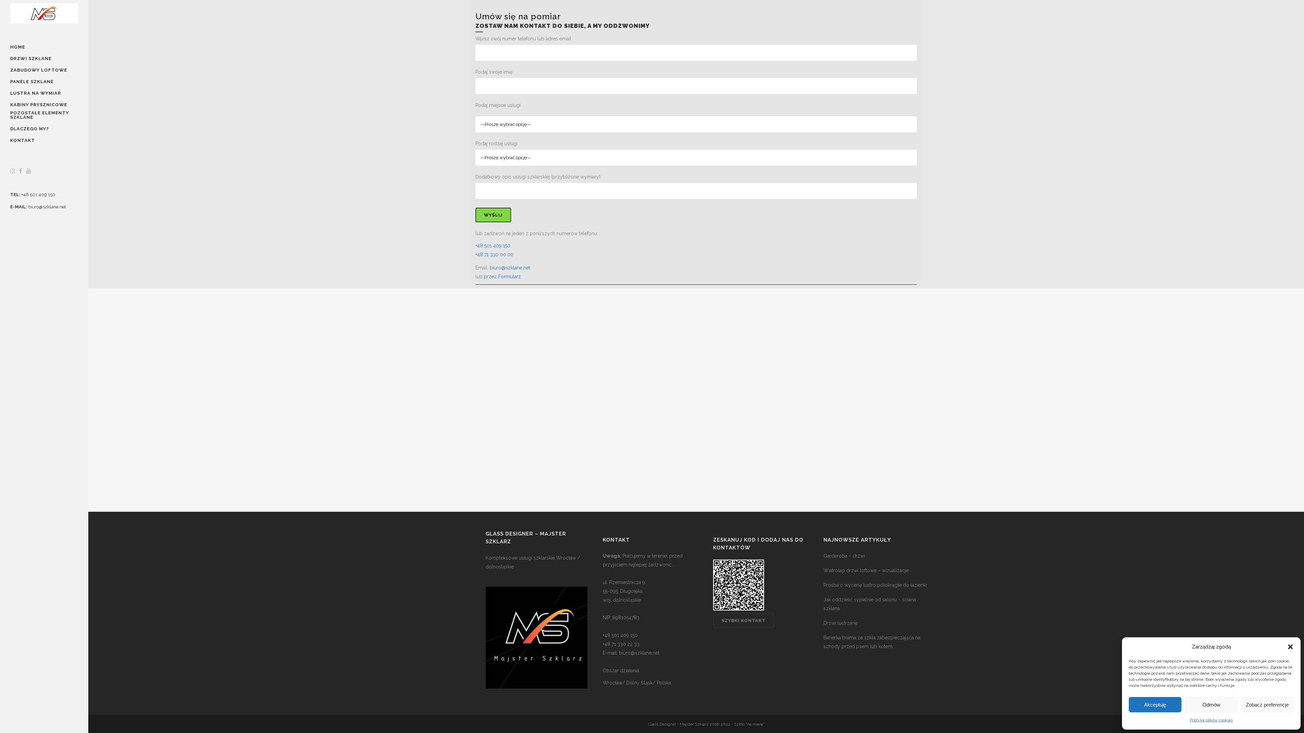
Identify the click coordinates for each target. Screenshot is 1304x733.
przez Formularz (502, 276)
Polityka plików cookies (1211, 720)
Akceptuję (1155, 705)
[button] (1290, 646)
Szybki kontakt (744, 620)
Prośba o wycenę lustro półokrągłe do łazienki (875, 585)
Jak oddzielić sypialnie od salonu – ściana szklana (869, 604)
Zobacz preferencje (1267, 705)
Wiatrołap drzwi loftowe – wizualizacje (865, 570)
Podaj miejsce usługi (498, 105)
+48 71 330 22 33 (621, 644)
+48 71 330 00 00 (494, 254)
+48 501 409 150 (38, 194)
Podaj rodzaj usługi (496, 143)
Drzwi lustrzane (840, 623)
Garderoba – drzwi (844, 556)
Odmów (1211, 705)
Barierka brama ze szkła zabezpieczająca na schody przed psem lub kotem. (871, 642)
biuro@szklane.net (47, 206)
